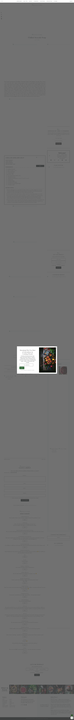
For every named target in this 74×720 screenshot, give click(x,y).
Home (2, 1)
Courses (55, 1)
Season (30, 1)
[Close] (55, 348)
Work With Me (49, 1)
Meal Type (25, 1)
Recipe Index (19, 1)
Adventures (42, 1)
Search (71, 1)
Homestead (36, 1)
